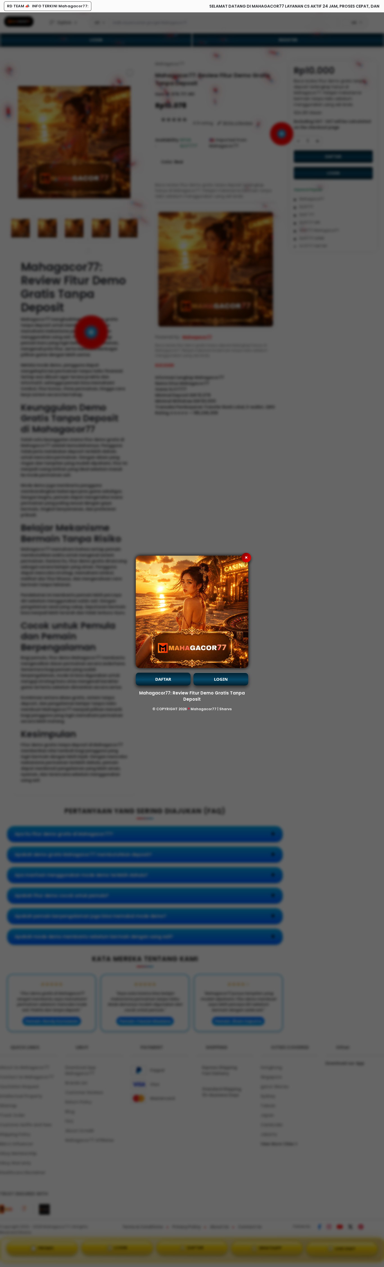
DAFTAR (163, 679)
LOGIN (221, 679)
